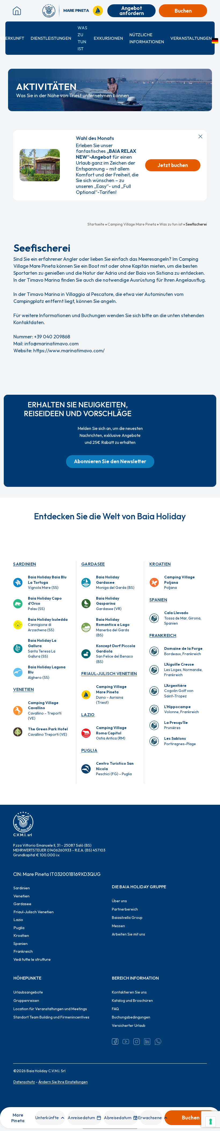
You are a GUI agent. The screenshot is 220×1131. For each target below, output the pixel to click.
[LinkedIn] (147, 1041)
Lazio (88, 714)
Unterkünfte (47, 1117)
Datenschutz (24, 1081)
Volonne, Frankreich (181, 709)
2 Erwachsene (148, 1117)
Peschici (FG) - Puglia (115, 768)
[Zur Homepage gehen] (50, 10)
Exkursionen (108, 38)
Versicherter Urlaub (128, 1025)
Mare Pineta (18, 1117)
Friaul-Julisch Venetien (109, 673)
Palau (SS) (45, 603)
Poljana (179, 582)
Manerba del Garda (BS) (113, 627)
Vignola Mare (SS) (47, 582)
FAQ (115, 1008)
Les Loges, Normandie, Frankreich (183, 669)
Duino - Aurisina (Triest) (111, 694)
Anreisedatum (81, 1117)
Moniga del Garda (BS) (115, 582)
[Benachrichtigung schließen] (200, 136)
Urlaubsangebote (28, 992)
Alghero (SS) (46, 672)
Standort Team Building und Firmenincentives (51, 1017)
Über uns (119, 900)
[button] (110, 461)
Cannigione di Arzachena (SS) (48, 624)
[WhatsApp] (158, 1041)
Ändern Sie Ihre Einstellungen (63, 1081)
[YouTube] (126, 1041)
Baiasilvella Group (127, 917)
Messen (118, 925)
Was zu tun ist (170, 224)
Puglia (89, 750)
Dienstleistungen (51, 38)
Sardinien (24, 564)
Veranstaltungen (191, 38)
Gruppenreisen (26, 1000)
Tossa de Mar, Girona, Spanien (182, 618)
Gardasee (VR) (109, 603)
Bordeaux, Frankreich (183, 651)
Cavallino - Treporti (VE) (44, 710)
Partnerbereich (125, 909)
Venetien (23, 689)
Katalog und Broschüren (132, 1000)
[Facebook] (115, 1041)
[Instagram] (136, 1041)
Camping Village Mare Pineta (132, 224)
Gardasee (93, 564)
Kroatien (160, 564)
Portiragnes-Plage (180, 741)
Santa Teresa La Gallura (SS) (42, 648)
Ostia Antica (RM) (111, 733)
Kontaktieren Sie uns (129, 992)
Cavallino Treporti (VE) (48, 732)
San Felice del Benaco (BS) (115, 653)
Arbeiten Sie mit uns (128, 934)
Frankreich (162, 635)
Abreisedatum (117, 1117)
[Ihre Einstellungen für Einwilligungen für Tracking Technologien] (211, 1121)
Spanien (158, 599)
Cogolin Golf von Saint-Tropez (178, 690)
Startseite (95, 224)
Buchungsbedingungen (131, 1017)
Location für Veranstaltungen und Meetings (50, 1008)
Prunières (176, 725)
